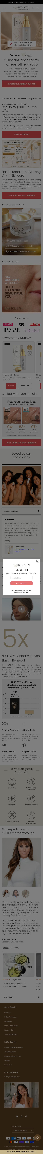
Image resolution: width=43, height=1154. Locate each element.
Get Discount (21, 583)
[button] (21, 1152)
